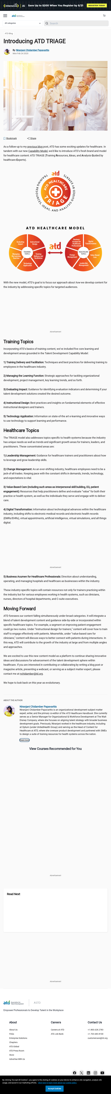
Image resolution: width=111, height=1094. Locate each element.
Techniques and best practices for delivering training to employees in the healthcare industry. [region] (55, 364)
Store (11, 1055)
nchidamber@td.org (31, 673)
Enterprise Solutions (18, 1038)
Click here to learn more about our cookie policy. (57, 1083)
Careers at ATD (57, 1030)
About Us (13, 1030)
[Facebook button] (74, 1073)
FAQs (11, 1034)
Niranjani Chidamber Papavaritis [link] (32, 50)
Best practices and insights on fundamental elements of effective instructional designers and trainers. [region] (54, 405)
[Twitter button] (81, 1073)
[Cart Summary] (105, 16)
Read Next (13, 894)
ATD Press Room (16, 1051)
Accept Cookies (54, 1088)
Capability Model (38, 150)
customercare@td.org (98, 1038)
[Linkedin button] (88, 1073)
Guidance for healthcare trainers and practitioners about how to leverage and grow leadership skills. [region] (54, 457)
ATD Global (14, 1046)
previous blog (35, 146)
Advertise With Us (17, 1059)
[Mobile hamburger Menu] (5, 15)
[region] (55, 1085)
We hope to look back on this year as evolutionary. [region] (31, 682)
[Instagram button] (95, 1073)
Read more (24, 740)
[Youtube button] (102, 1073)
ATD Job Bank (57, 1034)
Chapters (13, 1042)
